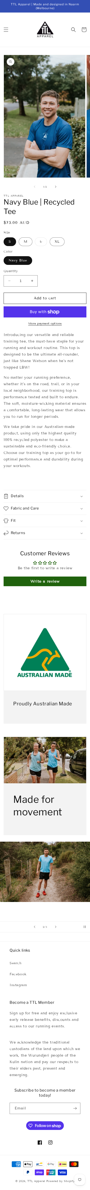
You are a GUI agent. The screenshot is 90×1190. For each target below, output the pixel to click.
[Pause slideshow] (84, 927)
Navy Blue (18, 260)
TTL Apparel (36, 1181)
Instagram (18, 985)
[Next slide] (55, 927)
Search (16, 963)
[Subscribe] (75, 1108)
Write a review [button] (45, 581)
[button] (6, 29)
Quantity (11, 271)
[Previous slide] (34, 927)
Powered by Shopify (60, 1181)
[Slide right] (55, 186)
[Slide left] (34, 186)
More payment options (45, 323)
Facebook (18, 974)
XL (57, 242)
